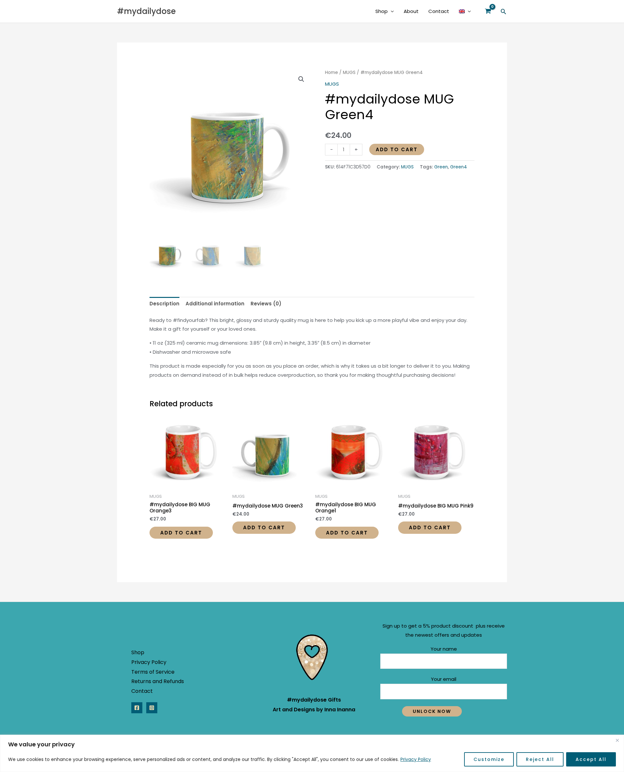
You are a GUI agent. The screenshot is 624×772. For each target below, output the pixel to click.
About (411, 11)
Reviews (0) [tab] (266, 303)
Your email (443, 679)
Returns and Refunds (157, 681)
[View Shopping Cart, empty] (487, 11)
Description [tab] (164, 303)
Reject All (540, 759)
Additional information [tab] (215, 303)
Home (331, 72)
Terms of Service (153, 672)
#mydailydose (146, 11)
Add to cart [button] (181, 532)
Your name (444, 648)
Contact (438, 11)
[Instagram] (151, 707)
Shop (381, 11)
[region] (312, 753)
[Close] (617, 740)
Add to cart (397, 149)
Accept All (591, 759)
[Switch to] (465, 11)
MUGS (349, 72)
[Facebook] (136, 707)
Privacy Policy (415, 759)
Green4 (458, 167)
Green (441, 167)
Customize (489, 759)
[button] (503, 11)
